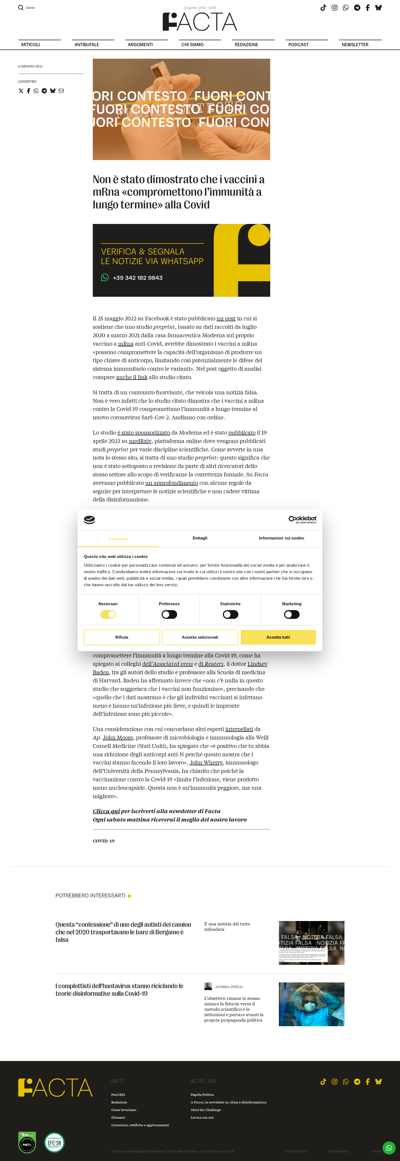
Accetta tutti (278, 637)
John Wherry (206, 762)
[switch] (169, 614)
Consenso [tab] (118, 538)
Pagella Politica (202, 1094)
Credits (376, 1151)
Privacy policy (296, 1151)
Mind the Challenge (206, 1109)
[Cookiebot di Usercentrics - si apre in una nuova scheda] (292, 520)
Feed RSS (118, 1094)
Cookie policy (338, 1151)
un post (226, 318)
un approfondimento (171, 482)
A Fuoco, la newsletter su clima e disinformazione (228, 1102)
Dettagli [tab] (200, 538)
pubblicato (242, 432)
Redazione (119, 1102)
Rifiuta (121, 637)
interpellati (239, 728)
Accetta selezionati (200, 637)
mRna (126, 343)
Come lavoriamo (123, 1109)
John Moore (118, 737)
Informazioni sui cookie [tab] (281, 538)
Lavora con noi (202, 1117)
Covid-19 (104, 841)
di (210, 663)
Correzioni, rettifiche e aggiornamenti (140, 1125)
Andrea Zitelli (229, 986)
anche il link (131, 376)
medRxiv (140, 440)
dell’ (167, 663)
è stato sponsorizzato (144, 432)
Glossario (118, 1117)
